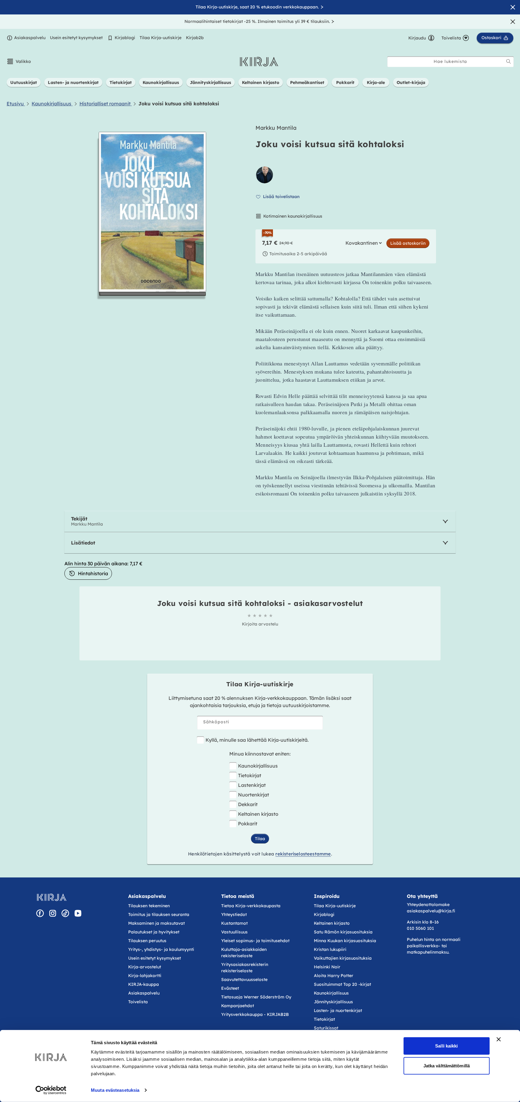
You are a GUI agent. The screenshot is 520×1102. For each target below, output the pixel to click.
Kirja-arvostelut (144, 967)
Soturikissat (326, 1028)
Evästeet (230, 988)
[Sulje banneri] (499, 1039)
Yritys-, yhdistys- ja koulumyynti (161, 949)
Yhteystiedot (234, 914)
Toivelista (138, 1001)
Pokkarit (247, 824)
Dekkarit (248, 804)
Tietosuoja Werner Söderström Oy (256, 997)
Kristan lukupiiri (330, 949)
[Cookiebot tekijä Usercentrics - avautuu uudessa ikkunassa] (51, 1090)
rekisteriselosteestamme (303, 854)
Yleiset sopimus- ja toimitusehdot (255, 940)
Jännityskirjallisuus (333, 1001)
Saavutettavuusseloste (244, 979)
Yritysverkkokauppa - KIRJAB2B (255, 1014)
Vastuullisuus (234, 932)
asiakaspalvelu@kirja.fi (431, 911)
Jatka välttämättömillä (446, 1065)
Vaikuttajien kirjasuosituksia (343, 958)
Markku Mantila (275, 127)
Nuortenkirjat (253, 795)
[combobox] (450, 61)
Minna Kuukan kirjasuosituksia (345, 940)
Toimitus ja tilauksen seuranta (158, 914)
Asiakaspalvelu (29, 37)
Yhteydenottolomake (428, 904)
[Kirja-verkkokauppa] (52, 897)
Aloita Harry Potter (333, 975)
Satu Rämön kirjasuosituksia (343, 932)
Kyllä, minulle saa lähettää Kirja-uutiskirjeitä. (257, 740)
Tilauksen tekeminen (149, 905)
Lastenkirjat (252, 785)
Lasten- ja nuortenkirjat (338, 1010)
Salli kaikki (446, 1045)
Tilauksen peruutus (147, 940)
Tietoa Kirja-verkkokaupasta (250, 905)
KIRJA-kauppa (143, 984)
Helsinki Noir (327, 967)
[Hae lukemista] (508, 61)
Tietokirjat (249, 775)
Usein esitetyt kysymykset (76, 37)
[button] (19, 61)
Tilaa (260, 838)
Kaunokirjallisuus (258, 766)
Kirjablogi (125, 37)
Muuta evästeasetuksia (115, 1090)
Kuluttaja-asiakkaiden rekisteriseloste (244, 952)
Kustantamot (234, 923)
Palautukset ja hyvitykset (153, 932)
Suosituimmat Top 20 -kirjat (342, 984)
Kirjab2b (195, 37)
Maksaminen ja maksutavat (156, 923)
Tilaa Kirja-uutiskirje (160, 37)
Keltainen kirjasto (258, 814)
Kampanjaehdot (237, 1005)
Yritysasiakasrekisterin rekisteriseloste (244, 967)
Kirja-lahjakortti (144, 975)
